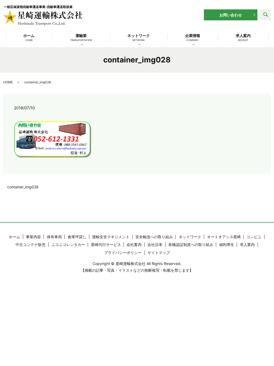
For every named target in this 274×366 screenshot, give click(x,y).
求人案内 (243, 37)
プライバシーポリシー (123, 252)
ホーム (29, 37)
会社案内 (134, 244)
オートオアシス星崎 (224, 236)
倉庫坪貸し (77, 236)
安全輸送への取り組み (154, 236)
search (265, 14)
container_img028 (23, 187)
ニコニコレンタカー (68, 244)
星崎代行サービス (106, 244)
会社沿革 (154, 244)
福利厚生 (226, 244)
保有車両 (54, 236)
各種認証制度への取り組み (190, 244)
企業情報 (192, 37)
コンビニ (253, 236)
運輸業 (81, 37)
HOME (8, 82)
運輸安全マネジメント (111, 236)
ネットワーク (138, 37)
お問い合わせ (230, 15)
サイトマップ (158, 252)
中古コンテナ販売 (30, 244)
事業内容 (33, 236)
